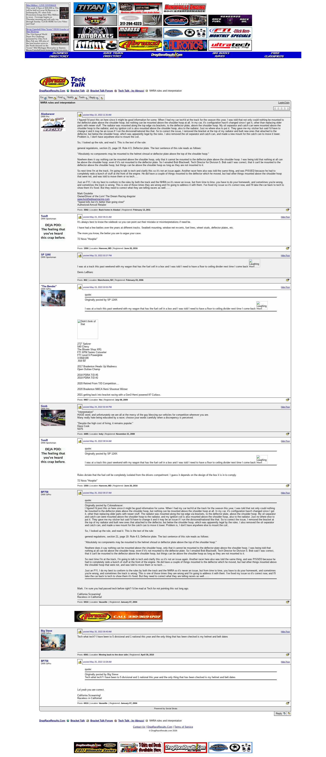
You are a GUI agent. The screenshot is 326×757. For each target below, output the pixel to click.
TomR (44, 216)
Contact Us (139, 726)
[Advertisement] (16, 137)
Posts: (82, 210)
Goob (44, 406)
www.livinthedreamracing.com (93, 199)
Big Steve (46, 630)
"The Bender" (49, 286)
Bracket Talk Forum (101, 90)
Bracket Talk (78, 90)
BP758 (44, 492)
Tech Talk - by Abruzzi (131, 90)
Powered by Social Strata (165, 708)
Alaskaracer (48, 114)
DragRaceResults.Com (52, 90)
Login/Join (283, 102)
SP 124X (46, 254)
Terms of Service (183, 726)
